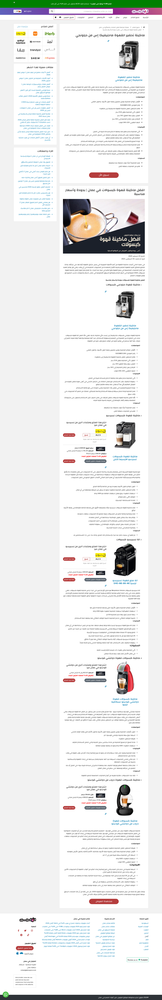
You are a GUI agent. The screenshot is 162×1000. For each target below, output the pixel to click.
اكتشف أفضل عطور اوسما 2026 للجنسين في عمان (34, 188)
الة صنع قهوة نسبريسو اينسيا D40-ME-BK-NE (125, 581)
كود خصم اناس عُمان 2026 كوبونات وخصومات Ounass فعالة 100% (66, 943)
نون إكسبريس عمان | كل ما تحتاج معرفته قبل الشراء (34, 194)
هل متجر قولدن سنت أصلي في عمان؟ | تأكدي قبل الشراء (34, 172)
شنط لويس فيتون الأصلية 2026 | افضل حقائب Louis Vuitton (34, 97)
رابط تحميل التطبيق (24, 948)
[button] (14, 2)
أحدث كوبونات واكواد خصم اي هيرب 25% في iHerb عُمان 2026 (68, 923)
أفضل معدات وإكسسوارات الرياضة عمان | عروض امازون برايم (35, 85)
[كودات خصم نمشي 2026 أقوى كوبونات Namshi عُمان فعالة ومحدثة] (20, 41)
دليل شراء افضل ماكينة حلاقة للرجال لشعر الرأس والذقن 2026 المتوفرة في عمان (33, 133)
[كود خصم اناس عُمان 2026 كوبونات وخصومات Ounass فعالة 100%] (49, 49)
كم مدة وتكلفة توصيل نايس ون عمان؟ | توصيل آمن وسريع (34, 182)
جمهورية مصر (143, 943)
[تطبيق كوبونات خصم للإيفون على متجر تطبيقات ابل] (55, 17)
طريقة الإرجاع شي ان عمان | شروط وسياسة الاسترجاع (35, 157)
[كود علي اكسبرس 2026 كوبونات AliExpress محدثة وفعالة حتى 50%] (49, 58)
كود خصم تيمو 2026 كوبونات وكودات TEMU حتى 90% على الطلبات (66, 926)
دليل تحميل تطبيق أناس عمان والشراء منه (36, 177)
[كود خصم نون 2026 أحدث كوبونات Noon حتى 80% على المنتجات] (100, 431)
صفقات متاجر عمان (108, 926)
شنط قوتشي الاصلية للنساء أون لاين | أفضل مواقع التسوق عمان (35, 91)
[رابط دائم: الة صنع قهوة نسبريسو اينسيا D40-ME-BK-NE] (105, 585)
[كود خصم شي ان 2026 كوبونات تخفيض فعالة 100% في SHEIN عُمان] (35, 58)
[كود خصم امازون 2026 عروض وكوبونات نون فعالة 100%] (100, 448)
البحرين (146, 933)
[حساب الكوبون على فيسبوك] (18, 931)
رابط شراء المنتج (69, 435)
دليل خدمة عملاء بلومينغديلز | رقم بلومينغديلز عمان (34, 215)
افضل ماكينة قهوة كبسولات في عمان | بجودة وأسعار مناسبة (122, 29)
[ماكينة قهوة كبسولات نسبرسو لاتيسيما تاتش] (125, 435)
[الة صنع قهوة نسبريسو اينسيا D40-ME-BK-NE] (125, 559)
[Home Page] (140, 11)
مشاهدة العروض (104, 901)
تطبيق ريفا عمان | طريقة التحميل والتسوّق (35, 162)
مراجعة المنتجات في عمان (106, 952)
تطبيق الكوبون (69, 17)
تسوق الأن (104, 175)
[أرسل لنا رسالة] (6, 995)
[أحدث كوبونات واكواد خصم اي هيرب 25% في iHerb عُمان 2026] (49, 33)
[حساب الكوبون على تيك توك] (28, 935)
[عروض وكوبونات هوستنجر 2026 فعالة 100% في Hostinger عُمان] (35, 41)
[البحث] (52, 11)
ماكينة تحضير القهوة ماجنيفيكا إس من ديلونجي (128, 78)
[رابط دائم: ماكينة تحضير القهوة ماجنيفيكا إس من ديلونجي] (108, 41)
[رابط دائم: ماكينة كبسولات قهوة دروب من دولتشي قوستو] (105, 813)
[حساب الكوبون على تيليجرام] (21, 935)
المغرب (145, 949)
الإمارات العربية (143, 926)
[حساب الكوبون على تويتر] (25, 931)
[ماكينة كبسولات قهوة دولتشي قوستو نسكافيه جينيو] (125, 678)
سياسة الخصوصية (109, 939)
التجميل (90, 17)
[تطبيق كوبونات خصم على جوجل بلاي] (60, 17)
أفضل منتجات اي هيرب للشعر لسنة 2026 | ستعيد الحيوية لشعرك (35, 103)
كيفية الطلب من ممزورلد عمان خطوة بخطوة (35, 199)
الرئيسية (145, 17)
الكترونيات (80, 17)
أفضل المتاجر (47, 26)
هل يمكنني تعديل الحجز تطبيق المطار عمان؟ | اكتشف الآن (34, 203)
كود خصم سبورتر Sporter (106, 956)
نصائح (117, 17)
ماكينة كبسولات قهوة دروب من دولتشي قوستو (125, 822)
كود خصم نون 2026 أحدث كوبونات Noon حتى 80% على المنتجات (67, 930)
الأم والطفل (101, 17)
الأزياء (110, 17)
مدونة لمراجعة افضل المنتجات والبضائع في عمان (114, 27)
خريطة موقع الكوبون (107, 933)
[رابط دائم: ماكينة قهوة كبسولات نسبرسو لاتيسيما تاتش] (105, 467)
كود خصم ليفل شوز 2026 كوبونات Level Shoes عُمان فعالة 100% (67, 933)
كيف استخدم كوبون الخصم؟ (105, 943)
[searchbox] (84, 11)
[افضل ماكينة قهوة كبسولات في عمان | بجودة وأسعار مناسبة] (104, 226)
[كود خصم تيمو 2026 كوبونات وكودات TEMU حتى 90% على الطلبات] (35, 33)
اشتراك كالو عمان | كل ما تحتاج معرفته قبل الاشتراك (35, 166)
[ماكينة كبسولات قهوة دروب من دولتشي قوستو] (125, 800)
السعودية (145, 923)
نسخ (86, 435)
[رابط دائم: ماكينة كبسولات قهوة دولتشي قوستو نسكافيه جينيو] (105, 686)
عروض (125, 17)
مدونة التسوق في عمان (106, 930)
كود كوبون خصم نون (107, 949)
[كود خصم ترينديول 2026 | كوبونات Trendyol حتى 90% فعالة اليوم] (35, 49)
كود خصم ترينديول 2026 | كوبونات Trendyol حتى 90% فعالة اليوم (67, 946)
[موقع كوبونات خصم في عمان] (144, 27)
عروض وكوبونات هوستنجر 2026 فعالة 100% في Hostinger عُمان (67, 936)
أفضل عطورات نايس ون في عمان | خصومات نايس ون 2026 (35, 109)
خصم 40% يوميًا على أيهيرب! (101, 4)
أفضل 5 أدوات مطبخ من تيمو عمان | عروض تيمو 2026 (33, 73)
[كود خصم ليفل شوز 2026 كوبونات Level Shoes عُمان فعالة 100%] (49, 41)
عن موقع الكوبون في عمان (105, 936)
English (28, 11)
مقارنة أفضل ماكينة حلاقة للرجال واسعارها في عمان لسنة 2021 (34, 115)
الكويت (146, 930)
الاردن (146, 946)
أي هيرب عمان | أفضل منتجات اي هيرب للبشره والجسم (34, 138)
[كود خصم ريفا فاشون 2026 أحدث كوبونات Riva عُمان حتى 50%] (20, 49)
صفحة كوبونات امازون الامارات (95, 461)
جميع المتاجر (135, 17)
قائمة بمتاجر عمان (108, 923)
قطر (147, 939)
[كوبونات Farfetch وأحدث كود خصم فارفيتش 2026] (20, 58)
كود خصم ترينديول (108, 946)
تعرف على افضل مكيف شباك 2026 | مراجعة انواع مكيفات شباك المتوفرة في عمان (35, 127)
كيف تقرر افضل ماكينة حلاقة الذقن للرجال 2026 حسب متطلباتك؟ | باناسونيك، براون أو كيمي (34, 121)
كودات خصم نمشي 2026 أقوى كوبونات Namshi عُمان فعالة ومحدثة (66, 939)
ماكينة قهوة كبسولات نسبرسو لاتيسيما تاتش (125, 457)
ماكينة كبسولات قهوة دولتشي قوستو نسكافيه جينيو (125, 702)
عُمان (146, 936)
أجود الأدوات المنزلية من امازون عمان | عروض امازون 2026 (34, 79)
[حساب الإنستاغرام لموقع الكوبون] (32, 931)
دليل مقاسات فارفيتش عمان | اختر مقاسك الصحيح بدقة (35, 209)
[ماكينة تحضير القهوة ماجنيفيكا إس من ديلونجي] (129, 55)
